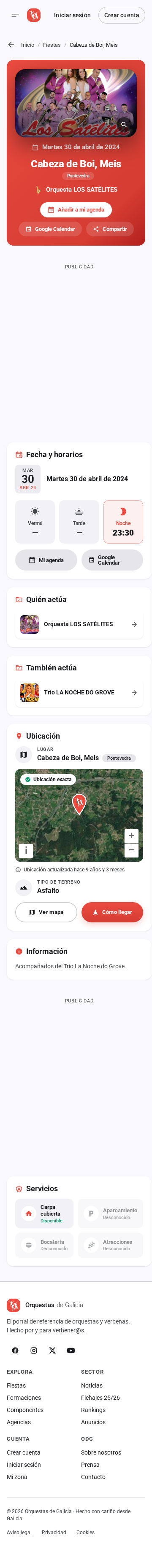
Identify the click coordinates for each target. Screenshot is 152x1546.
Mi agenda (51, 560)
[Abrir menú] (15, 15)
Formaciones (24, 1397)
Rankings (93, 1410)
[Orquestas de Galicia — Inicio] (34, 15)
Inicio (27, 45)
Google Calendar (55, 229)
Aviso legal (19, 1532)
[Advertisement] (76, 348)
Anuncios (93, 1422)
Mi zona (17, 1477)
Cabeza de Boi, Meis (68, 758)
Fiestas (52, 45)
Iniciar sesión (72, 15)
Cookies (85, 1532)
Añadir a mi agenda (81, 209)
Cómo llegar (117, 912)
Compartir (115, 229)
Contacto (93, 1477)
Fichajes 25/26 (100, 1397)
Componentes (25, 1410)
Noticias (92, 1385)
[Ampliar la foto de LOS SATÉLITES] (76, 103)
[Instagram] (33, 1350)
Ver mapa (51, 912)
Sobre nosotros (101, 1452)
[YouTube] (70, 1350)
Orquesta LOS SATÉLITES (81, 189)
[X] (52, 1350)
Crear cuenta (121, 15)
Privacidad (54, 1532)
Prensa (90, 1464)
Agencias (19, 1422)
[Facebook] (15, 1350)
